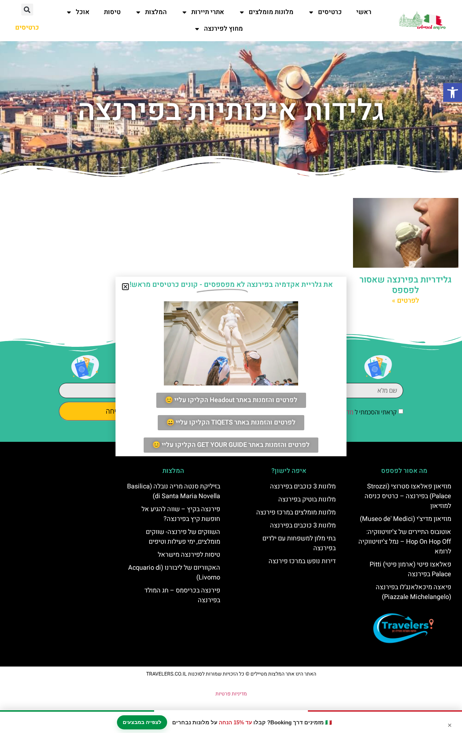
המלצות (156, 12)
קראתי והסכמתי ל (355, 412)
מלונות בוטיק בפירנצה (307, 499)
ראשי (363, 12)
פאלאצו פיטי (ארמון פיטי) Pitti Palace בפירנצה (410, 569)
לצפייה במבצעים (142, 722)
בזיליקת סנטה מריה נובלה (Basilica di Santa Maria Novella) (173, 491)
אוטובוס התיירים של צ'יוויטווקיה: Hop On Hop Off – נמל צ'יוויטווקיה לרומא (404, 541)
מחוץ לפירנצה (223, 29)
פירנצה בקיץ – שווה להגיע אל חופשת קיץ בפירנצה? (180, 514)
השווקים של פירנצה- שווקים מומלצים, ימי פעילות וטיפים (183, 537)
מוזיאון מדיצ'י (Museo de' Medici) (405, 519)
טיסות (112, 12)
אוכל (83, 12)
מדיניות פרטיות (231, 694)
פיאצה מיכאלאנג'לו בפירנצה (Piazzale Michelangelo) (413, 592)
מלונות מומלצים (271, 12)
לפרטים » (405, 301)
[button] (452, 92)
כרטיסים (330, 12)
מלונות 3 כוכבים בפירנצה (303, 486)
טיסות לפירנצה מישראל (189, 555)
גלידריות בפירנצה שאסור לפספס (405, 285)
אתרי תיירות (207, 12)
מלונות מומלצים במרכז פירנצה (296, 512)
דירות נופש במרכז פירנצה (302, 561)
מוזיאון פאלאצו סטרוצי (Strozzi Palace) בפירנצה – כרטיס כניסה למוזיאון (408, 496)
